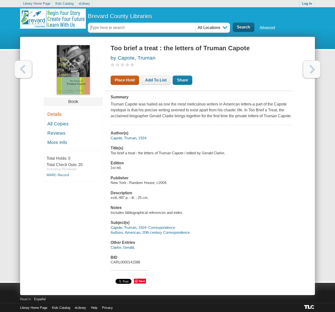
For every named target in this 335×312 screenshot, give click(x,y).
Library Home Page (36, 3)
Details (54, 114)
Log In (307, 3)
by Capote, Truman (133, 58)
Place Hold (125, 80)
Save (142, 281)
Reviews (56, 133)
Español (40, 299)
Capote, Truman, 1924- (129, 138)
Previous (23, 69)
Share (182, 80)
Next (312, 69)
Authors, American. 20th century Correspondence (150, 232)
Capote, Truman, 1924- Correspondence (143, 227)
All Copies (58, 123)
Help (94, 308)
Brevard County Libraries (120, 16)
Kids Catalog (64, 3)
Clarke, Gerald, (123, 247)
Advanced (267, 27)
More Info (57, 142)
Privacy (107, 308)
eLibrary (84, 3)
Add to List (156, 80)
